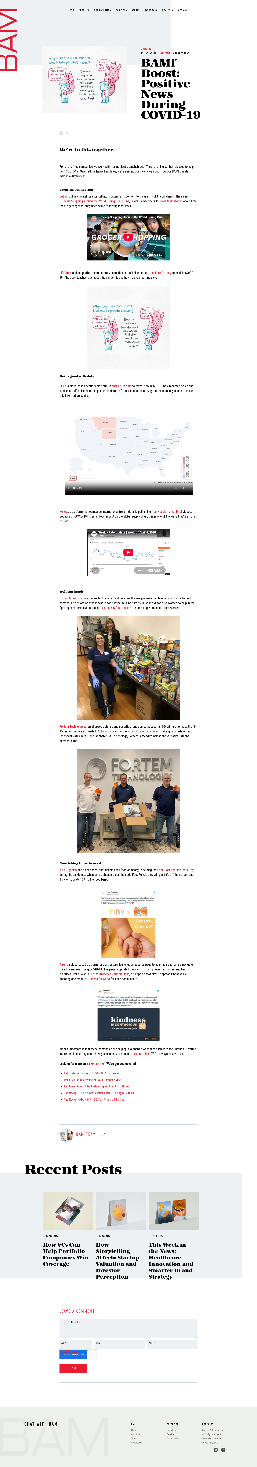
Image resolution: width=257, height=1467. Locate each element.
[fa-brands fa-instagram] (223, 1449)
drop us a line (141, 1054)
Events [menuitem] (136, 10)
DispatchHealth (69, 598)
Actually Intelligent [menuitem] (211, 1434)
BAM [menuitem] (72, 10)
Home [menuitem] (134, 1430)
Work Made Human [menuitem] (211, 1438)
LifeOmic (65, 273)
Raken (63, 964)
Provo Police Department (143, 731)
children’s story (161, 273)
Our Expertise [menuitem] (102, 10)
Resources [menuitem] (151, 10)
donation (106, 731)
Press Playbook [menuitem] (210, 1442)
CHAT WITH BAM (41, 1424)
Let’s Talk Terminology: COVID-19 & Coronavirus (92, 1073)
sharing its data (121, 386)
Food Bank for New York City (175, 870)
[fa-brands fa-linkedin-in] (216, 1449)
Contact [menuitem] (182, 10)
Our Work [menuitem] (121, 10)
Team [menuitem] (134, 1438)
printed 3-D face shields (116, 608)
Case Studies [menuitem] (173, 1438)
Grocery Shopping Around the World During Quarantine (95, 201)
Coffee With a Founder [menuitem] (213, 1430)
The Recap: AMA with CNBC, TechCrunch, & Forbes (94, 1099)
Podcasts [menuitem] (167, 10)
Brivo (62, 386)
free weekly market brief (167, 512)
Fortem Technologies (72, 726)
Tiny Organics (68, 870)
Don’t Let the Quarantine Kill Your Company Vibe (92, 1080)
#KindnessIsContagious (114, 974)
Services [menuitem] (171, 1434)
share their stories (170, 201)
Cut (61, 196)
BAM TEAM (164, 53)
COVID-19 (146, 49)
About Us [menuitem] (84, 10)
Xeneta (63, 512)
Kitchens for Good (98, 979)
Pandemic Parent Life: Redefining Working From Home (96, 1086)
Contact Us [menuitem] (136, 1442)
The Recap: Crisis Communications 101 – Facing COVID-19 (99, 1093)
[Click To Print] (61, 133)
